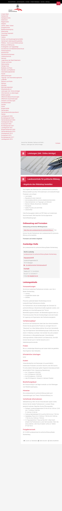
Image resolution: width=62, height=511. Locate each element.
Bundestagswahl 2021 (7, 125)
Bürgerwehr (4, 35)
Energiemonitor (5, 27)
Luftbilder (4, 79)
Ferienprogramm (6, 50)
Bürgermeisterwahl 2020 (8, 129)
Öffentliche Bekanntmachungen (10, 97)
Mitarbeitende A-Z (6, 89)
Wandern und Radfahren (8, 70)
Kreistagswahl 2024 (7, 122)
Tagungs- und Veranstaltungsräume (11, 77)
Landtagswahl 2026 (7, 116)
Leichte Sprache (20, 2)
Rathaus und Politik (6, 81)
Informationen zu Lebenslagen (9, 93)
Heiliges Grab (5, 66)
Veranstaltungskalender (8, 72)
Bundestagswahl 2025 (7, 118)
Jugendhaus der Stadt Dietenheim (11, 60)
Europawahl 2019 (6, 135)
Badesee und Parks (6, 68)
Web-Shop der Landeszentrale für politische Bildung (38, 230)
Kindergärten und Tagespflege (9, 47)
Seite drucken (43, 440)
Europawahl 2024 (6, 124)
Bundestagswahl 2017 (7, 137)
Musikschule (4, 52)
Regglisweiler (5, 22)
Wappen (3, 23)
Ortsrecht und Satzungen (8, 100)
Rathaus (3, 83)
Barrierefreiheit (12, 2)
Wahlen (3, 114)
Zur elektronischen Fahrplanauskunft (36, 265)
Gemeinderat (5, 110)
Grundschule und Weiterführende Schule (12, 48)
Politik (3, 106)
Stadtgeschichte (5, 18)
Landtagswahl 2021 (7, 127)
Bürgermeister (5, 108)
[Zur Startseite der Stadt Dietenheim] (15, 11)
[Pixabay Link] (41, 174)
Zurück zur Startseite (31, 440)
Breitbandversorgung (7, 29)
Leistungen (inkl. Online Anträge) (10, 91)
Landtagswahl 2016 (7, 139)
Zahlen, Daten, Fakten (7, 25)
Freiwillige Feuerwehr (7, 33)
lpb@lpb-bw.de (34, 276)
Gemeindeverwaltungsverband (10, 112)
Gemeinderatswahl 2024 (8, 120)
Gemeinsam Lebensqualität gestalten (11, 41)
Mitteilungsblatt (5, 95)
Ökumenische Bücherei (7, 54)
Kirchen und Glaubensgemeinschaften (12, 39)
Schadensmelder (6, 102)
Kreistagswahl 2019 (7, 133)
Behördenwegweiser (7, 87)
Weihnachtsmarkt (6, 75)
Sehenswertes (5, 64)
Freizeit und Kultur (6, 62)
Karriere (43, 2)
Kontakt (27, 2)
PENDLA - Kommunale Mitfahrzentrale (12, 43)
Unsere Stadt (5, 14)
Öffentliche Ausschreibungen (9, 99)
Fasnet (3, 74)
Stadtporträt (4, 16)
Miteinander (4, 31)
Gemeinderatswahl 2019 (8, 131)
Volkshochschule (6, 56)
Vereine (3, 37)
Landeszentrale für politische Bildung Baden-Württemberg (40, 254)
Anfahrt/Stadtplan (35, 2)
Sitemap (47, 2)
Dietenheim (4, 20)
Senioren (3, 58)
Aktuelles (3, 85)
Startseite (30, 142)
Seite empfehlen (54, 440)
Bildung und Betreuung (7, 45)
